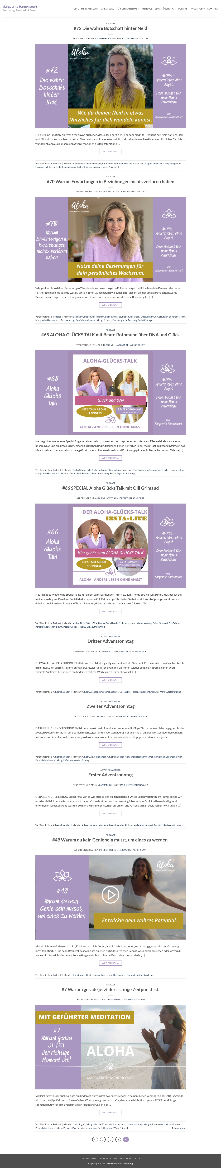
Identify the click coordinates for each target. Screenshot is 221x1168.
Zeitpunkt (124, 1128)
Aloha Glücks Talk (81, 470)
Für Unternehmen (128, 8)
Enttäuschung (147, 316)
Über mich (169, 8)
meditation (174, 1124)
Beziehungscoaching (94, 316)
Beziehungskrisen (131, 316)
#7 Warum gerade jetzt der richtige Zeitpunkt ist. (110, 989)
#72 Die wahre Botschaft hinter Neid (110, 28)
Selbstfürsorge (145, 320)
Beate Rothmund (100, 470)
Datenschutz (89, 1158)
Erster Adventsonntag (110, 774)
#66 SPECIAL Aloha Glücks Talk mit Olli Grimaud (110, 488)
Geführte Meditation (109, 1124)
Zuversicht (113, 167)
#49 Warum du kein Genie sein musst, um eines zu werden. (110, 839)
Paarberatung (67, 320)
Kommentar (179, 1128)
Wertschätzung (173, 691)
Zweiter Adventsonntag (110, 706)
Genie (89, 975)
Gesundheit (155, 470)
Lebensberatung (161, 163)
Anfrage (147, 8)
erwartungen (161, 316)
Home (75, 8)
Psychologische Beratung (124, 320)
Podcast (183, 8)
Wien (116, 1128)
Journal (96, 975)
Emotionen (107, 163)
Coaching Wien (90, 1124)
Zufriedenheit (98, 626)
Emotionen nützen (123, 163)
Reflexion (68, 760)
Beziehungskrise (113, 316)
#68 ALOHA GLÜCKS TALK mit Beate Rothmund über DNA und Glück (110, 334)
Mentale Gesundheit (71, 473)
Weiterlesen (110, 151)
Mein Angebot (89, 8)
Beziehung (78, 316)
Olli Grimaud (175, 623)
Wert (162, 691)
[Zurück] (95, 1140)
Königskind (159, 756)
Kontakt (212, 8)
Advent (85, 691)
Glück (164, 470)
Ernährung (143, 470)
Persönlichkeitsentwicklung (62, 167)
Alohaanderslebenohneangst (87, 163)
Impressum (105, 1158)
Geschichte (125, 691)
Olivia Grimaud (160, 623)
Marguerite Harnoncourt (133, 38)
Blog (158, 8)
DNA (134, 470)
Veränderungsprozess (96, 167)
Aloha (76, 623)
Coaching (126, 470)
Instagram (129, 623)
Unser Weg (107, 8)
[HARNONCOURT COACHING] (20, 8)
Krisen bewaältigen (142, 163)
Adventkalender (98, 756)
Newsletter (133, 1158)
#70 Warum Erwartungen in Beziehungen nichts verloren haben (110, 181)
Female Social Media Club (110, 623)
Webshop (197, 8)
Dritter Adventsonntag (110, 641)
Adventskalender (110, 636)
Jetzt (123, 1124)
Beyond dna (115, 470)
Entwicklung (79, 975)
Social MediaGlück (81, 626)
